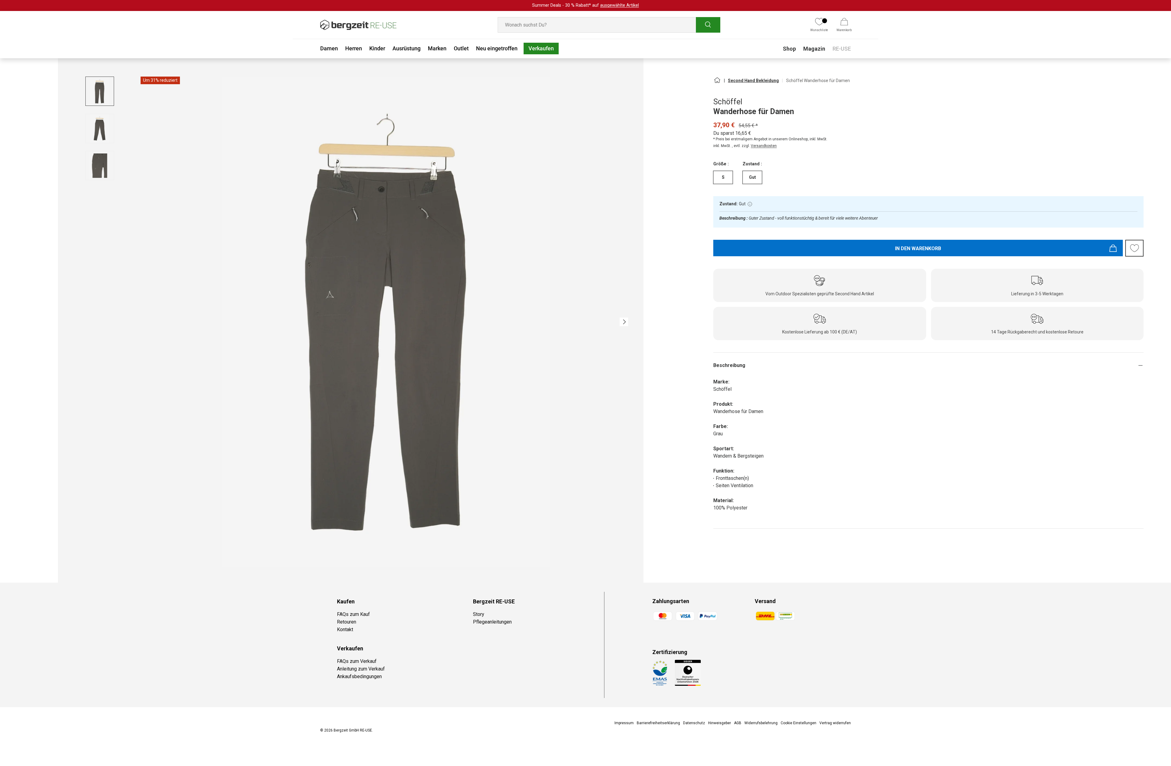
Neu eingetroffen (496, 48)
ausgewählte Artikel (619, 5)
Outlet (461, 48)
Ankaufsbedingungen (359, 676)
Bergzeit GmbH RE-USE (353, 730)
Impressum (624, 723)
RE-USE (842, 48)
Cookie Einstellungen (798, 723)
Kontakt (345, 629)
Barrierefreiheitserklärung (658, 723)
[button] (844, 25)
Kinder (377, 48)
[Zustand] (750, 204)
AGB (737, 723)
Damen (329, 48)
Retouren (346, 622)
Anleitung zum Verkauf (361, 669)
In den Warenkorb (918, 248)
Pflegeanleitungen (492, 622)
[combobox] (609, 25)
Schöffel (727, 101)
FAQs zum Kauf (353, 614)
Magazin (814, 48)
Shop (789, 48)
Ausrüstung (406, 48)
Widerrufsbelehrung (761, 723)
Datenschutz (694, 723)
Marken (437, 48)
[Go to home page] (717, 83)
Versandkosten (764, 146)
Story (478, 614)
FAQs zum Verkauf (357, 661)
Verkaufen (541, 48)
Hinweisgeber (719, 723)
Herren (353, 48)
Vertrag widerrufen (835, 723)
